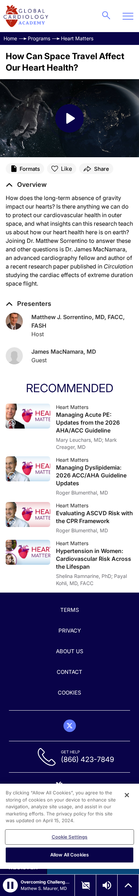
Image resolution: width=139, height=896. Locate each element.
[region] (69, 826)
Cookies (69, 692)
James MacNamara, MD (63, 351)
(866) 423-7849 (87, 759)
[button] (26, 184)
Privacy (69, 630)
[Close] (127, 795)
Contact (69, 672)
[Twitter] (69, 726)
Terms (69, 609)
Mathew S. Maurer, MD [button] (44, 888)
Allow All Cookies (69, 854)
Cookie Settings (70, 837)
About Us (69, 651)
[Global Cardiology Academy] (26, 16)
